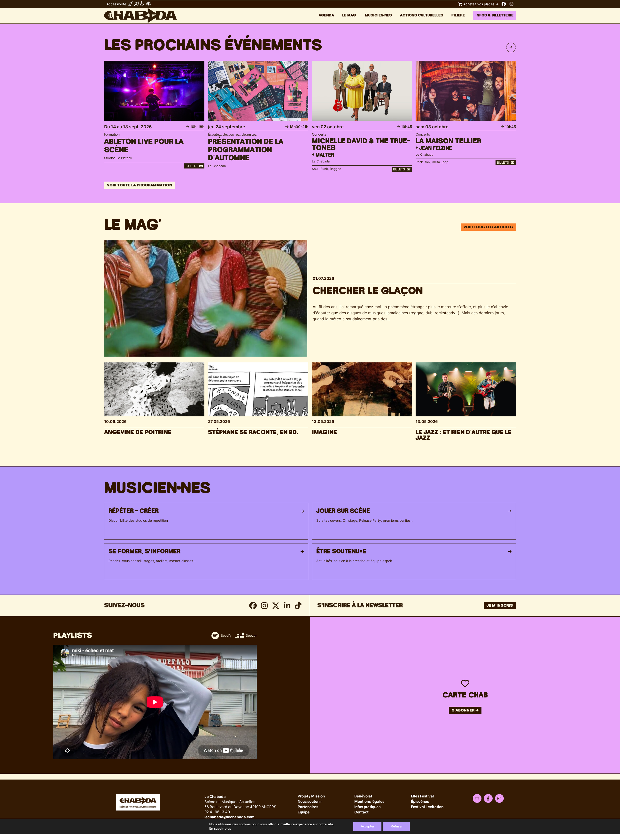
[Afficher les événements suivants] (511, 47)
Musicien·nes (378, 15)
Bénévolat (363, 796)
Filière (458, 15)
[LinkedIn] (287, 605)
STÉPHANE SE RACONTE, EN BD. (253, 432)
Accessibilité (116, 4)
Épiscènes (420, 801)
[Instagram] (511, 4)
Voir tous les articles (488, 227)
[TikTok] (298, 605)
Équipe (304, 812)
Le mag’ (349, 15)
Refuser (397, 826)
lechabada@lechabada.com (229, 816)
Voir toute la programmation (139, 185)
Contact (361, 812)
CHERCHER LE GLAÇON (368, 291)
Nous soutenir (310, 801)
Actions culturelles (421, 15)
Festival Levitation (427, 807)
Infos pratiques (367, 807)
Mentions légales (369, 801)
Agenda (326, 15)
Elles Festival (422, 796)
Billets (192, 166)
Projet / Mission (311, 796)
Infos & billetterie (494, 15)
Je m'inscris (500, 605)
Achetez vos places (478, 4)
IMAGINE (324, 432)
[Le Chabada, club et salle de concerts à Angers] (140, 15)
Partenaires (308, 807)
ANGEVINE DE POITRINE (137, 432)
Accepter (367, 826)
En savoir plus (220, 828)
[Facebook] (504, 4)
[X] (275, 605)
